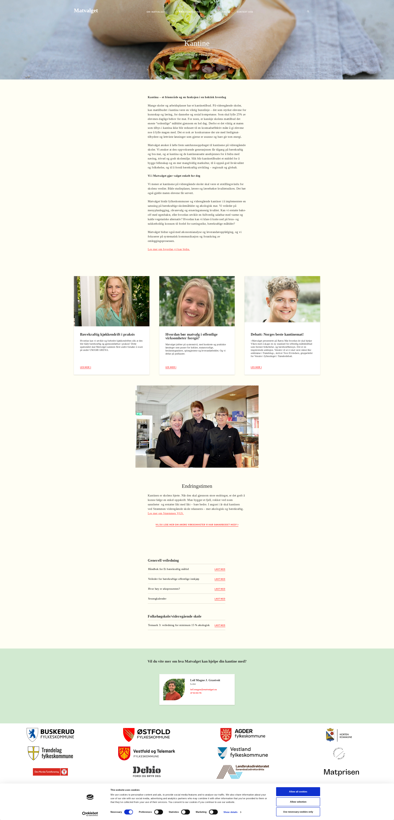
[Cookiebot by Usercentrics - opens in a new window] (90, 814)
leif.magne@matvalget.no (203, 689)
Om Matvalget (156, 11)
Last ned (220, 569)
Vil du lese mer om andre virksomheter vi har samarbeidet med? (196, 524)
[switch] (158, 812)
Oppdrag (221, 11)
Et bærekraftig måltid (190, 11)
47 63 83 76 (195, 692)
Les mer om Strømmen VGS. (166, 513)
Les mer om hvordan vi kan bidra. (169, 249)
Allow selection (298, 801)
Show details (230, 812)
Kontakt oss (245, 11)
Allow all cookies (298, 791)
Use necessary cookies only (298, 811)
